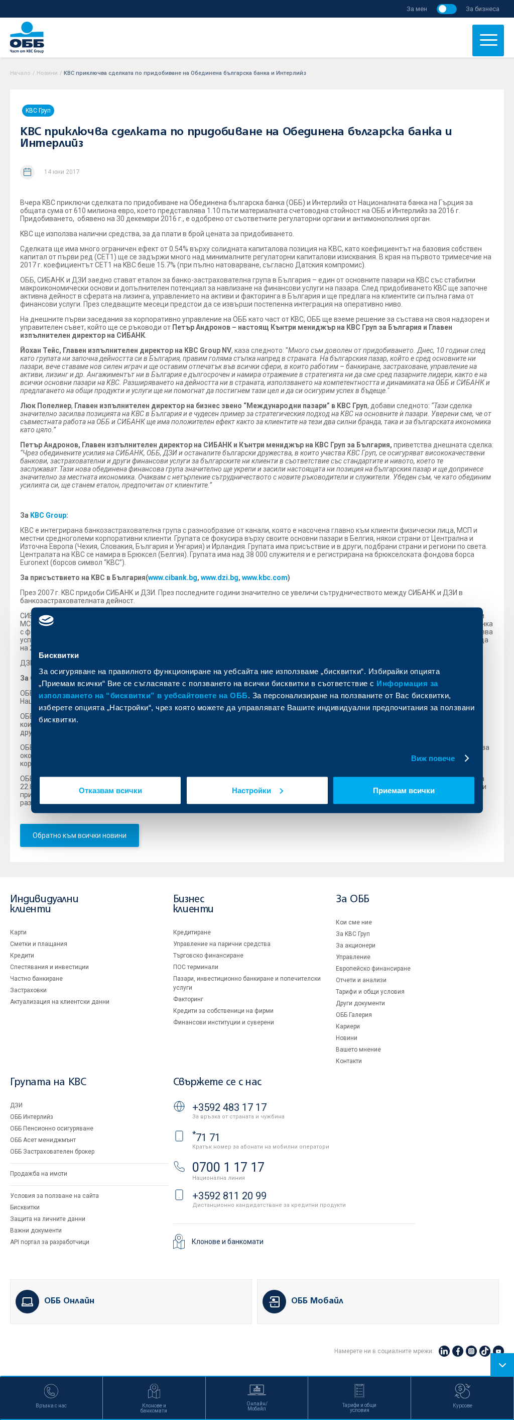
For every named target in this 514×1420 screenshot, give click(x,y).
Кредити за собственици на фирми (223, 1010)
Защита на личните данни (47, 1218)
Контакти (349, 1061)
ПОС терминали (195, 967)
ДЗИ (16, 1105)
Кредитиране (192, 932)
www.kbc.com (265, 578)
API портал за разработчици (49, 1242)
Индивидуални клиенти (44, 904)
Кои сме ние (354, 922)
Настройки (251, 790)
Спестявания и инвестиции (49, 967)
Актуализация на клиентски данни (59, 1001)
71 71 (206, 1137)
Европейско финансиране (373, 968)
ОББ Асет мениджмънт (43, 1140)
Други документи (360, 1003)
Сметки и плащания (38, 944)
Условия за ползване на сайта (54, 1195)
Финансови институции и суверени (223, 1022)
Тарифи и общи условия (370, 991)
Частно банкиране (36, 978)
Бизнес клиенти (193, 904)
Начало (20, 73)
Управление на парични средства (222, 944)
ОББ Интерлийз (31, 1116)
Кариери (348, 1026)
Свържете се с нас (217, 1082)
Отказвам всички (110, 790)
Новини (47, 73)
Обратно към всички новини (79, 835)
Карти (18, 932)
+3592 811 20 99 (229, 1196)
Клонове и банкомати (228, 1242)
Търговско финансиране (208, 955)
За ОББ (352, 899)
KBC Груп (38, 110)
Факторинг (188, 999)
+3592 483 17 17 (229, 1107)
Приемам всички (404, 790)
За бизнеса (482, 9)
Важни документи (36, 1230)
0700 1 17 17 (228, 1167)
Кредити (22, 955)
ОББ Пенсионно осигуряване (51, 1128)
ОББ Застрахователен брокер (52, 1151)
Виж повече (433, 758)
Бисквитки (25, 1207)
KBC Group (48, 515)
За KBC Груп (353, 933)
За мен (417, 9)
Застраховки (28, 990)
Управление (353, 957)
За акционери (355, 945)
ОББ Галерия (354, 1014)
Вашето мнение (358, 1049)
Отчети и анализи (361, 980)
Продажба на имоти (38, 1173)
